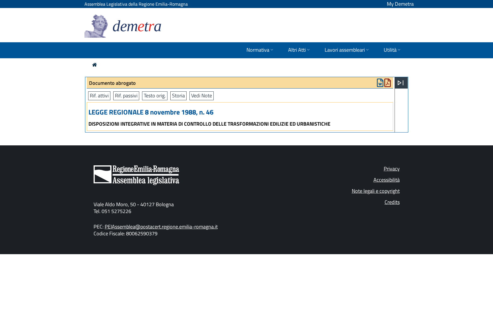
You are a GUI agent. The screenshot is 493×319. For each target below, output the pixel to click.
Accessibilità (386, 180)
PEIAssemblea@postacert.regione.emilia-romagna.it (161, 226)
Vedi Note (201, 95)
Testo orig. (155, 95)
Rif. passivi (126, 95)
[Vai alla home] (94, 65)
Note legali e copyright (376, 191)
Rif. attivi (99, 95)
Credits (392, 202)
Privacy (392, 168)
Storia (178, 95)
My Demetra (400, 4)
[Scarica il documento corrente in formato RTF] (380, 84)
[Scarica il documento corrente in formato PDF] (387, 84)
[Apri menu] (400, 83)
